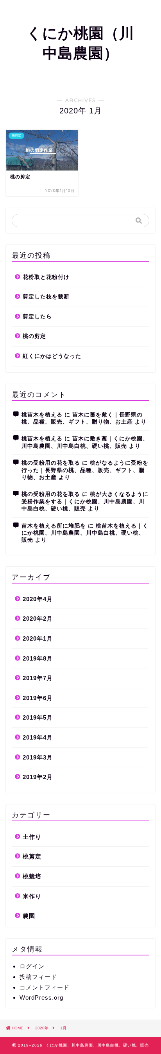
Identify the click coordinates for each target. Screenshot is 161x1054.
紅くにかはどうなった (52, 356)
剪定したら (37, 317)
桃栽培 (32, 876)
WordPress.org (41, 997)
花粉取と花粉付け (46, 277)
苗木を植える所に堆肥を (53, 526)
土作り (32, 836)
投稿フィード (38, 976)
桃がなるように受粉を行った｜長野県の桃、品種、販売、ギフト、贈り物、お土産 (84, 470)
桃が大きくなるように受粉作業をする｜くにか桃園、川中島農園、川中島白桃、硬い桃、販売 (84, 501)
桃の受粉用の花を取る (50, 463)
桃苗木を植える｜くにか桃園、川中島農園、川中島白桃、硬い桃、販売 (84, 533)
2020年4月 (38, 599)
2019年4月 (38, 737)
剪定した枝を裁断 (46, 297)
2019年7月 (38, 678)
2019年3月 (38, 757)
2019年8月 (38, 658)
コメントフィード (45, 987)
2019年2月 (38, 777)
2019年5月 (38, 717)
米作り (32, 896)
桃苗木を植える (42, 415)
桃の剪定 (34, 336)
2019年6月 (38, 698)
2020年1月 (38, 638)
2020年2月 (38, 618)
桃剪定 (32, 856)
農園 (29, 915)
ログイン (32, 966)
